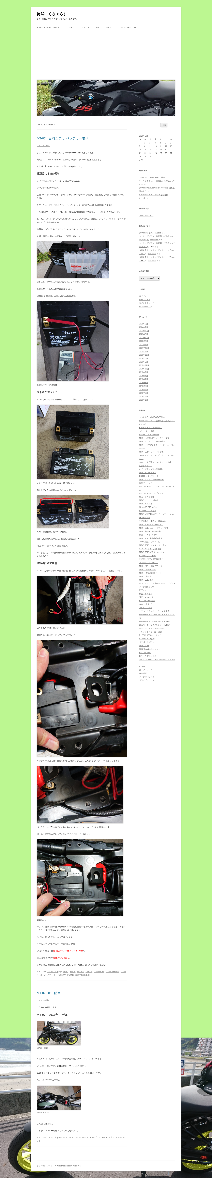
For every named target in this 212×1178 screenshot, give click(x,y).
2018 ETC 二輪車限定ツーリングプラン (157, 583)
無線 (97, 28)
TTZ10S (80, 971)
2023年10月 (144, 331)
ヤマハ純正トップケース (149, 542)
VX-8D (142, 666)
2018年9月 (143, 372)
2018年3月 (143, 393)
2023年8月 (143, 334)
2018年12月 (144, 365)
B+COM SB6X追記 (147, 601)
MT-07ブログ (95, 1137)
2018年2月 (143, 396)
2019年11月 (144, 355)
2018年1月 (143, 400)
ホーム (71, 28)
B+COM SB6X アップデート (151, 493)
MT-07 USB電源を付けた (150, 573)
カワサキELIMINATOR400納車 (152, 177)
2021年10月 (144, 348)
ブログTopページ (146, 215)
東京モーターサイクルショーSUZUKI (154, 621)
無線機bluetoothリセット (149, 649)
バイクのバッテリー (147, 677)
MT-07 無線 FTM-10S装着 (150, 531)
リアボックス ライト (148, 563)
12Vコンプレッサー (147, 597)
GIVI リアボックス (147, 656)
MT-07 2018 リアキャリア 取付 (152, 545)
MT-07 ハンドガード (147, 473)
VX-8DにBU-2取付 (146, 639)
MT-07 (65, 971)
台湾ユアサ (62, 975)
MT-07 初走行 (145, 576)
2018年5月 (143, 386)
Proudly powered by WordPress (69, 1166)
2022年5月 (143, 344)
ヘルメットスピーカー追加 (150, 632)
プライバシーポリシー (127, 28)
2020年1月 (143, 351)
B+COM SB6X (145, 653)
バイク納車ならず (146, 587)
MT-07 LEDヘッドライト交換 (151, 452)
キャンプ (108, 28)
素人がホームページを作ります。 (50, 28)
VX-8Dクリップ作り (147, 556)
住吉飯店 (143, 673)
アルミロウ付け (145, 608)
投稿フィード (144, 300)
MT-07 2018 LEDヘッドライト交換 (153, 528)
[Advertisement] (106, 54)
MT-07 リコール (145, 504)
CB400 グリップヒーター (149, 476)
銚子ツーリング (145, 670)
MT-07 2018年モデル (78, 1137)
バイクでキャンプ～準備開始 (151, 469)
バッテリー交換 (112, 971)
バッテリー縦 (50, 975)
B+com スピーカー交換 (149, 434)
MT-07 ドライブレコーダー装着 (152, 441)
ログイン (143, 296)
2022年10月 (144, 338)
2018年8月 (143, 376)
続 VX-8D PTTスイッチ (149, 507)
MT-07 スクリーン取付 (148, 500)
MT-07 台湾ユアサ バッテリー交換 (63, 138)
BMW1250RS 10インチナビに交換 (153, 195)
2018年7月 (143, 379)
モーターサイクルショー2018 (151, 628)
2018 (65, 1137)
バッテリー (99, 971)
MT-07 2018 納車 (49, 993)
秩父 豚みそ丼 (145, 594)
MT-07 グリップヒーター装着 (151, 479)
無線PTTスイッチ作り (148, 535)
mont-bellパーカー (146, 604)
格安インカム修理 (146, 497)
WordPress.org (145, 306)
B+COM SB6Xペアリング (150, 635)
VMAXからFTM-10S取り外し (151, 559)
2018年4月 (143, 389)
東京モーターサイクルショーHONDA (154, 625)
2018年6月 (143, 383)
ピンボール (144, 198)
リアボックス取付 (146, 642)
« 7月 (141, 160)
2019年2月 (143, 362)
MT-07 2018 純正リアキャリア (152, 552)
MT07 (72, 971)
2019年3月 (143, 358)
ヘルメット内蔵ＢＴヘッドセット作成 (155, 462)
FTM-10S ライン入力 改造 (150, 549)
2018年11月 (144, 369)
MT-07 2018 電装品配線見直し (152, 538)
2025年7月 (143, 324)
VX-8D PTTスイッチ (147, 511)
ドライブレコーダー (147, 680)
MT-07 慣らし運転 (147, 569)
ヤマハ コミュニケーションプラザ (154, 611)
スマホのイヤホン (146, 233)
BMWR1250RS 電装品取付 (150, 428)
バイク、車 (85, 28)
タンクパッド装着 (146, 431)
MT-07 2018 (144, 646)
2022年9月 (143, 341)
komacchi (154, 240)
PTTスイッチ (144, 590)
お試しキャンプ (145, 466)
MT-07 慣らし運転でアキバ (150, 566)
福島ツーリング (145, 483)
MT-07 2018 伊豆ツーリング (151, 524)
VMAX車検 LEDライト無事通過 (152, 521)
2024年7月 (143, 327)
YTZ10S (89, 971)
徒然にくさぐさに (52, 14)
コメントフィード (146, 303)
